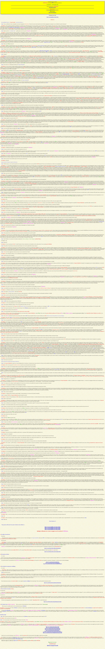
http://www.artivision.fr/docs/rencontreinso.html (52, 629)
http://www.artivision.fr (52, 12)
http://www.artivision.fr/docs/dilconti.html (52, 630)
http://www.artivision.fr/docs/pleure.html (52, 627)
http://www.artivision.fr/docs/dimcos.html (52, 626)
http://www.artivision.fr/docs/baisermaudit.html (52, 628)
